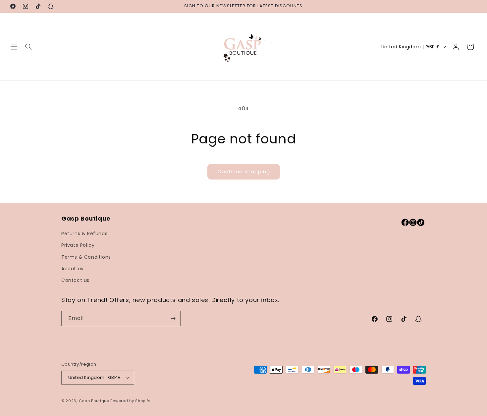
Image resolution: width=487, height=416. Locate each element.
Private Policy (77, 245)
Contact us (75, 280)
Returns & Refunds (84, 233)
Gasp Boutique (94, 400)
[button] (14, 46)
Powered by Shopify (130, 400)
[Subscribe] (173, 318)
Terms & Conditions (86, 257)
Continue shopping (243, 171)
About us (72, 268)
